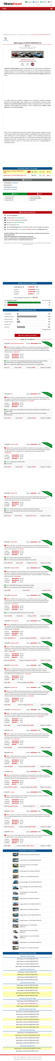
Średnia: (28, 343)
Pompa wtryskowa (8, 319)
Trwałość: (6, 354)
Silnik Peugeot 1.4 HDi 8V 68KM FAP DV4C (27, 977)
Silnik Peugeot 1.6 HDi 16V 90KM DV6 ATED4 (27, 987)
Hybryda (37, 2)
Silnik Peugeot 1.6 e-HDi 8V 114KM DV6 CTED (27, 963)
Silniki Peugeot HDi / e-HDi (24, 34)
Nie (5, 305)
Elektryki (44, 2)
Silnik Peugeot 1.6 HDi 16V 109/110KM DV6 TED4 (27, 993)
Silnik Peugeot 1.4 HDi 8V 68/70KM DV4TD (27, 974)
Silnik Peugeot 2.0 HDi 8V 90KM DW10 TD (28, 1003)
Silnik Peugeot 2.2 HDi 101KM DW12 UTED (27, 1032)
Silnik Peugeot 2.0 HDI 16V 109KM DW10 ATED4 (27, 1011)
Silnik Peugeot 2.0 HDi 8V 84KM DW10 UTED (27, 1001)
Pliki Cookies (16, 1057)
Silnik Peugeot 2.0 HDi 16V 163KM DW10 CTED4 (27, 1027)
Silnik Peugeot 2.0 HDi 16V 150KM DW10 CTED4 (27, 1024)
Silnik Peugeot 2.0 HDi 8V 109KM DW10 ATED (27, 1006)
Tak (5, 302)
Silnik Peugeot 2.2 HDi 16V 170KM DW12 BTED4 (27, 1040)
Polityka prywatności (32, 1057)
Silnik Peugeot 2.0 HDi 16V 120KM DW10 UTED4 (27, 1014)
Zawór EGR (6, 327)
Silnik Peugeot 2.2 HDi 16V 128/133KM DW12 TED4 (27, 1035)
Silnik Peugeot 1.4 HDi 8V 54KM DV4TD (27, 972)
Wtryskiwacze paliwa (9, 316)
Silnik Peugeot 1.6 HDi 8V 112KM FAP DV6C (27, 995)
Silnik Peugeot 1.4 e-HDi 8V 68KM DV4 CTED (27, 958)
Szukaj (51, 5)
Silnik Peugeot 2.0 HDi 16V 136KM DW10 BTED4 (27, 1019)
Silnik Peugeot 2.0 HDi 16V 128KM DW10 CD (27, 1016)
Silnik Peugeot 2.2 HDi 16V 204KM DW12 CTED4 (27, 1042)
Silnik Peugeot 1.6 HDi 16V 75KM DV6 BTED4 (27, 985)
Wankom (39, 1059)
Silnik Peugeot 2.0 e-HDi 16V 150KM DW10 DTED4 (28, 966)
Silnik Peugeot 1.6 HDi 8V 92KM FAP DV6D (27, 990)
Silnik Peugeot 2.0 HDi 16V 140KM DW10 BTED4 (27, 1022)
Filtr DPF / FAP (7, 324)
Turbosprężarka (7, 313)
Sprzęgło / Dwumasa (8, 321)
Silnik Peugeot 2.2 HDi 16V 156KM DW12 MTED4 (27, 1037)
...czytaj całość (16, 351)
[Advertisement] (27, 22)
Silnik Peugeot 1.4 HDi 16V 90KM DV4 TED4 (27, 979)
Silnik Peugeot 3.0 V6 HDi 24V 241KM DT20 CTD (27, 1051)
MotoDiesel (6, 34)
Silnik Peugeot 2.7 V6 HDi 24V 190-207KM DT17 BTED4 (27, 1048)
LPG (51, 2)
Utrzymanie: (7, 356)
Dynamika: (6, 357)
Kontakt (40, 1057)
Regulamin (23, 1057)
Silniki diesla (13, 34)
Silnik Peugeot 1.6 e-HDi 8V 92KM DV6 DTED (27, 961)
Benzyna (29, 2)
